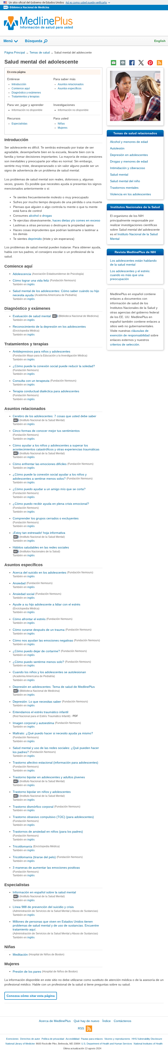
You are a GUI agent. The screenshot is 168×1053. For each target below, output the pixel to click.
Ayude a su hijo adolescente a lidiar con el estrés (46, 604)
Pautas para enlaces (92, 1038)
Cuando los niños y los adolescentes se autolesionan (49, 672)
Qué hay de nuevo (86, 1021)
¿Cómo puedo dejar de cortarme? (36, 651)
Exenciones (12, 1038)
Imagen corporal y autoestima (33, 722)
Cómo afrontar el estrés (29, 619)
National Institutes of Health (148, 1043)
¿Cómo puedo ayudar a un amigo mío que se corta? (49, 489)
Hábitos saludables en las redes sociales (41, 547)
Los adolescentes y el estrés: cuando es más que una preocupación (130, 275)
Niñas (61, 123)
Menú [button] (8, 41)
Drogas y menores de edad (129, 161)
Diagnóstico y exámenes (26, 92)
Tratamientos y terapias (25, 96)
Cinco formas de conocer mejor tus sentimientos (46, 430)
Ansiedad (19, 583)
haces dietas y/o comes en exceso (76, 220)
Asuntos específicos (69, 88)
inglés (31, 284)
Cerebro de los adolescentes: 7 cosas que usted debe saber (54, 416)
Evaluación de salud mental (32, 316)
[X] (141, 62)
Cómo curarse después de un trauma (39, 629)
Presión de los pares (27, 971)
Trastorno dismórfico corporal (33, 806)
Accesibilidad (72, 1038)
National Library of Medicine (20, 1043)
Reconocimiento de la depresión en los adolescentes (49, 326)
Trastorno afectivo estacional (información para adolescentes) (55, 762)
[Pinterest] (150, 62)
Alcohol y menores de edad (129, 142)
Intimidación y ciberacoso (127, 168)
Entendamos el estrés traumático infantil (40, 712)
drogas (47, 215)
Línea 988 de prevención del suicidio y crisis (43, 907)
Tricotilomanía (22, 846)
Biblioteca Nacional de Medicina (29, 7)
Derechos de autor (30, 1038)
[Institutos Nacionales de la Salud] (7, 7)
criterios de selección (124, 344)
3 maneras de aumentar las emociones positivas (46, 867)
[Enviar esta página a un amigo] (113, 62)
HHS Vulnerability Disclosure (147, 1038)
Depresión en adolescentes (129, 155)
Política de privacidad (53, 1038)
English (160, 41)
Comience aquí (21, 88)
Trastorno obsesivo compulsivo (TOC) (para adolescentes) (53, 817)
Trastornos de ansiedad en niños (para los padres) (48, 831)
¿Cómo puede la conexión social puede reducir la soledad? (54, 366)
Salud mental (119, 174)
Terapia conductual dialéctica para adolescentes (46, 391)
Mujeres (62, 127)
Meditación (20, 954)
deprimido (35, 238)
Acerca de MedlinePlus (55, 1021)
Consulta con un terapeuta (31, 380)
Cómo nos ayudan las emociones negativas (43, 640)
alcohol (34, 215)
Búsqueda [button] (33, 42)
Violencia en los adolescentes (130, 194)
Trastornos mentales (124, 187)
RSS (81, 1028)
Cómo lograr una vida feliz (31, 280)
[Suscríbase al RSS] (159, 62)
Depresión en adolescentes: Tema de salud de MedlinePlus (54, 686)
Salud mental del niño (125, 181)
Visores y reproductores (117, 1038)
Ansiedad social (23, 594)
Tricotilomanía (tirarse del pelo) (34, 857)
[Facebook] (132, 62)
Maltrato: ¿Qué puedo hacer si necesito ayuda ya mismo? (53, 733)
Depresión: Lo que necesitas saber (37, 701)
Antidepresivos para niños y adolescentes (41, 351)
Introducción (19, 84)
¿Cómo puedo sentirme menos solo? (38, 661)
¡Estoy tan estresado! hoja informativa (39, 532)
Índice (106, 1021)
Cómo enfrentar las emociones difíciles (39, 464)
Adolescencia (22, 273)
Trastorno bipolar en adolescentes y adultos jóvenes (49, 777)
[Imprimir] (123, 62)
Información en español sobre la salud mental (44, 892)
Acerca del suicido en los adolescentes (39, 572)
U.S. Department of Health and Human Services (106, 1043)
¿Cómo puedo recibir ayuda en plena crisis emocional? (51, 503)
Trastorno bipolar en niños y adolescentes (42, 792)
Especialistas (19, 123)
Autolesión (117, 148)
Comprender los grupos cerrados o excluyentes (46, 518)
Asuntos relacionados (71, 84)
